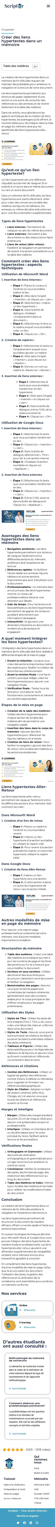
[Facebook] (24, 1523)
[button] (48, 5)
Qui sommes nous (40, 1459)
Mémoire (41, 1479)
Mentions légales (27, 1516)
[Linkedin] (30, 1523)
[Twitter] (18, 1523)
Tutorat (9, 1479)
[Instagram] (37, 1523)
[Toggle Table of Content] (33, 66)
